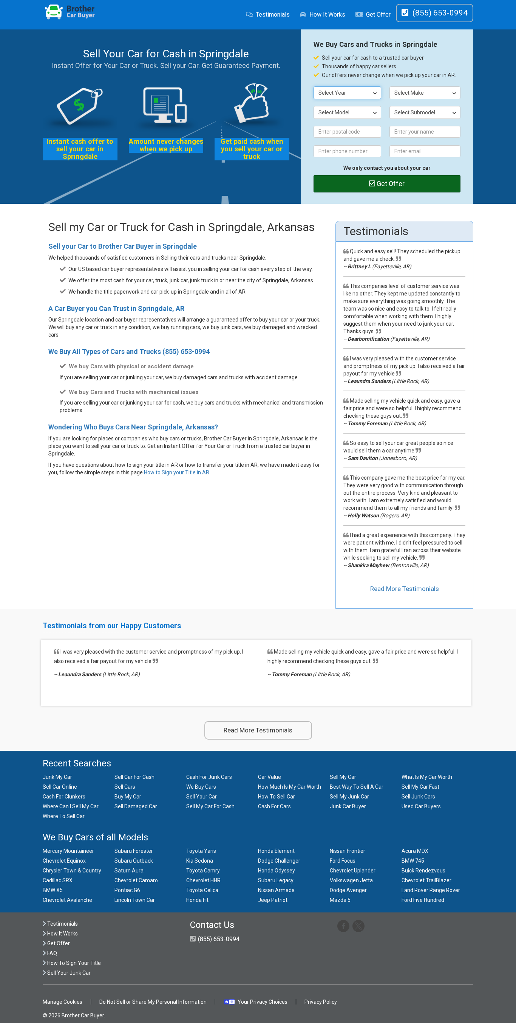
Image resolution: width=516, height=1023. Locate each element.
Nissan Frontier (347, 851)
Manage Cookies (62, 1002)
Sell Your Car (201, 797)
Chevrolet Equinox (64, 861)
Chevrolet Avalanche (67, 900)
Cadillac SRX (58, 880)
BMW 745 (413, 861)
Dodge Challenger (279, 861)
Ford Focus (342, 861)
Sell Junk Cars (418, 797)
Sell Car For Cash (134, 777)
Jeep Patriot (272, 900)
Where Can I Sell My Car (71, 806)
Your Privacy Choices (262, 1002)
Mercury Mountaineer (68, 851)
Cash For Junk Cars (209, 777)
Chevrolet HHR (203, 880)
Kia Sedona (199, 861)
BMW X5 (53, 890)
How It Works (327, 14)
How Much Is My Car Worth (289, 787)
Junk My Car (57, 777)
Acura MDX (415, 851)
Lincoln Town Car (134, 900)
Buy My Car (127, 797)
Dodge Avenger (348, 890)
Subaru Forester (133, 851)
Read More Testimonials (404, 588)
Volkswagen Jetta (351, 880)
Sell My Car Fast (420, 787)
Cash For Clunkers (64, 797)
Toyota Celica (202, 890)
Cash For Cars (274, 806)
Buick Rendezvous (423, 871)
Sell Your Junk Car (68, 973)
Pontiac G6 (127, 890)
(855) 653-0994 (186, 351)
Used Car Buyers (421, 806)
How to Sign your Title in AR (176, 472)
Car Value (269, 777)
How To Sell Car (276, 797)
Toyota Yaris (201, 851)
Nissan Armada (276, 890)
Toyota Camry (203, 871)
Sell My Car (343, 777)
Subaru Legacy (276, 880)
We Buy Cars (201, 787)
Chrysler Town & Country (72, 871)
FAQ (51, 953)
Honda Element (276, 851)
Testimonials (273, 14)
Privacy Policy (320, 1002)
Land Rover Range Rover (431, 890)
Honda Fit (197, 900)
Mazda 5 (340, 900)
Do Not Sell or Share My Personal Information (153, 1002)
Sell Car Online (60, 787)
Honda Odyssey (276, 871)
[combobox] (348, 92)
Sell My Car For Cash (210, 806)
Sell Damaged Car (135, 806)
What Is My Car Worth (427, 777)
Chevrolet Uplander (352, 871)
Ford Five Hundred (423, 900)
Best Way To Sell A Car (356, 787)
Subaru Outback (133, 861)
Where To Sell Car (64, 816)
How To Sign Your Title (73, 963)
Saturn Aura (129, 871)
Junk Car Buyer (348, 806)
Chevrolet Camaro (136, 880)
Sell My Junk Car (349, 797)
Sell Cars (124, 787)
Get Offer (378, 14)
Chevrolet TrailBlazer (426, 880)
